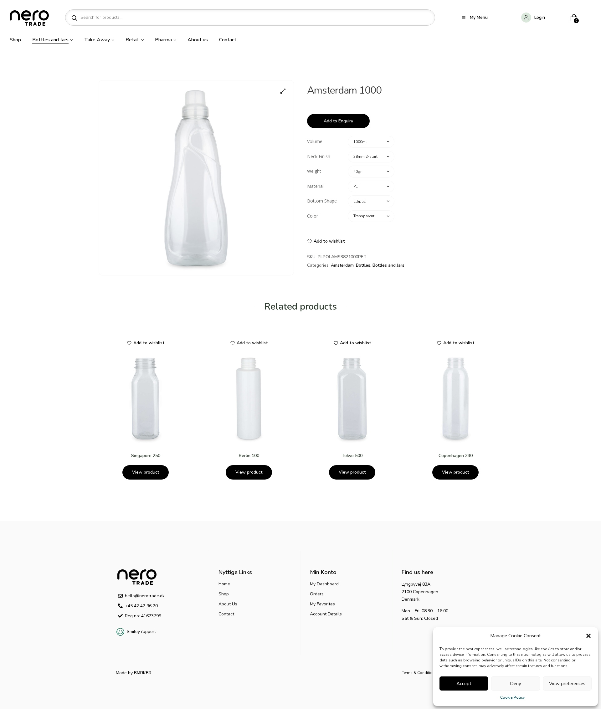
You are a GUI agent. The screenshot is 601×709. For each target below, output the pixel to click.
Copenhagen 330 (456, 456)
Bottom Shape (322, 201)
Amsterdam (342, 265)
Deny (515, 684)
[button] (588, 636)
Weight (314, 171)
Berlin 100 (249, 456)
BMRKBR (142, 673)
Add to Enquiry (338, 121)
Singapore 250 (145, 456)
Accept (463, 684)
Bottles (363, 265)
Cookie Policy (512, 697)
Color (312, 216)
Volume (314, 141)
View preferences (567, 684)
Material (315, 186)
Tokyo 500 (352, 456)
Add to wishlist (329, 241)
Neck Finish (318, 156)
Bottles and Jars (388, 265)
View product (145, 472)
